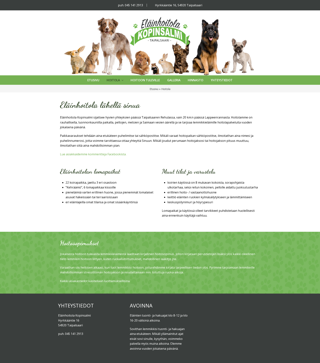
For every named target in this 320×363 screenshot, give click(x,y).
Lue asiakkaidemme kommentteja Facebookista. (93, 154)
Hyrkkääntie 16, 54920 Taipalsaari (178, 5)
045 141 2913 (134, 5)
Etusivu (154, 89)
